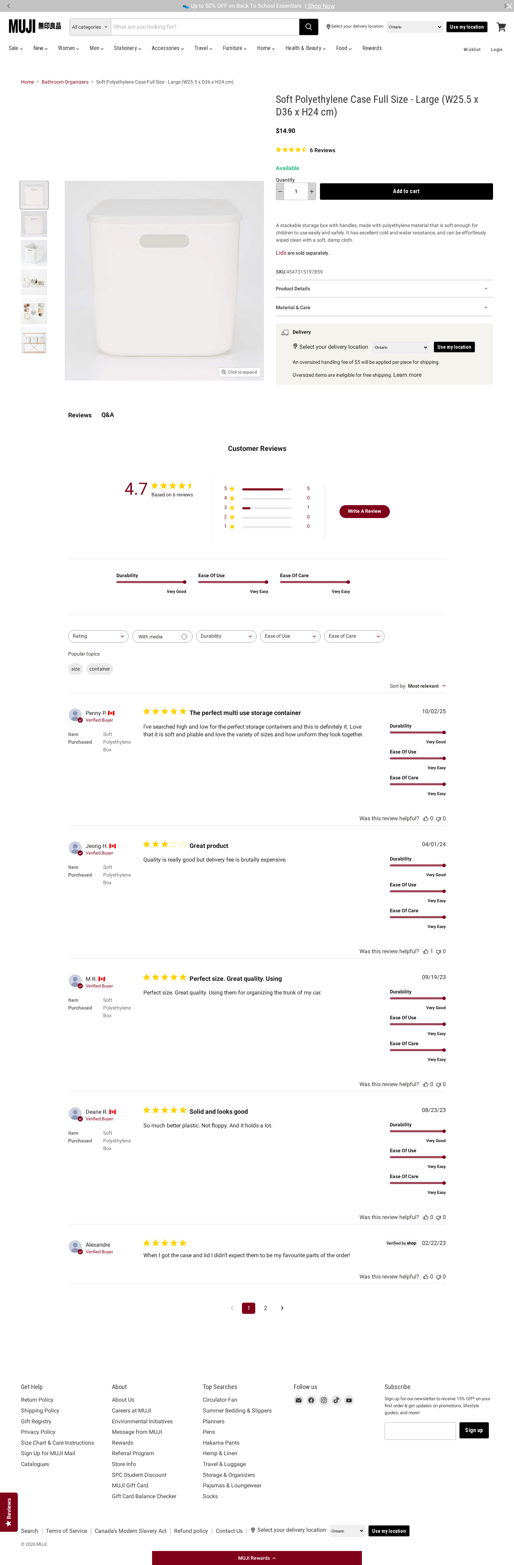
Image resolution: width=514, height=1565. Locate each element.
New (39, 48)
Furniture (233, 48)
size (75, 669)
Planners (213, 1421)
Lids (281, 252)
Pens (209, 1432)
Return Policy (37, 1399)
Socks (210, 1496)
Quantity (285, 180)
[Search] (308, 27)
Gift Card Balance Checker (144, 1496)
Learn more (407, 374)
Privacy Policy (38, 1432)
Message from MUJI (137, 1432)
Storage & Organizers (229, 1475)
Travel (201, 48)
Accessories (166, 48)
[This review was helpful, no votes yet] (425, 818)
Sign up (474, 1430)
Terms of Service (66, 1531)
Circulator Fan (220, 1399)
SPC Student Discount (139, 1475)
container (100, 669)
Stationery (126, 48)
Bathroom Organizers (65, 82)
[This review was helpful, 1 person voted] (425, 951)
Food (342, 48)
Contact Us (229, 1531)
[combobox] (98, 636)
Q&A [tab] (107, 414)
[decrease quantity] (280, 191)
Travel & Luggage (224, 1464)
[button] (257, 1558)
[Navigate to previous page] (231, 1308)
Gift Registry (36, 1421)
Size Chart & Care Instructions (57, 1442)
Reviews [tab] (80, 415)
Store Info (124, 1464)
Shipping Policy (40, 1410)
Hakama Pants (221, 1442)
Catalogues (35, 1464)
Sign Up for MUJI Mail (48, 1453)
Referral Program (133, 1453)
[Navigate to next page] (282, 1308)
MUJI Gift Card (130, 1485)
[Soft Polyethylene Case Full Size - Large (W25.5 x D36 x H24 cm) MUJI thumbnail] (34, 195)
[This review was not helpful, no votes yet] (438, 818)
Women (67, 48)
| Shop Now (320, 5)
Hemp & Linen (220, 1453)
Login (496, 49)
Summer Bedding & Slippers (237, 1410)
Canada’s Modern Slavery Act (130, 1531)
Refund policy (191, 1531)
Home (264, 48)
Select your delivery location (357, 26)
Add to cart (406, 191)
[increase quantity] (312, 191)
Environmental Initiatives (142, 1421)
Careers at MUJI (131, 1410)
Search (29, 1531)
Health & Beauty (304, 48)
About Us (123, 1399)
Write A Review (364, 511)
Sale (14, 48)
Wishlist (472, 49)
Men (95, 48)
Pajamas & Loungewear (232, 1485)
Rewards (372, 48)
